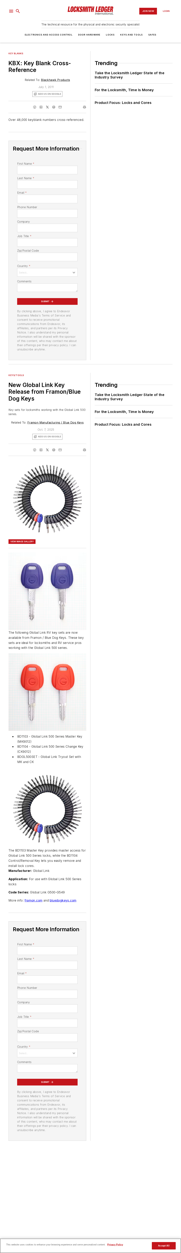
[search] (18, 11)
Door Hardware (89, 34)
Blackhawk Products (55, 80)
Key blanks (15, 53)
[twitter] (47, 107)
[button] (11, 11)
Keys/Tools (16, 375)
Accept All (163, 1245)
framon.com (33, 900)
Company (23, 221)
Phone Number (27, 207)
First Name (25, 163)
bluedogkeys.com (63, 900)
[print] (84, 107)
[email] (60, 107)
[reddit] (54, 107)
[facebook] (34, 107)
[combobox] (47, 272)
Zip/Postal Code (28, 250)
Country (23, 266)
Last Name (25, 178)
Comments (24, 281)
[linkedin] (41, 107)
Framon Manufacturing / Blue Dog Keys (55, 422)
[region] (90, 1246)
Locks (110, 34)
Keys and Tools (131, 34)
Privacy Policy (115, 1244)
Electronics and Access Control (48, 34)
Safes (152, 34)
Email (22, 192)
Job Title (24, 236)
